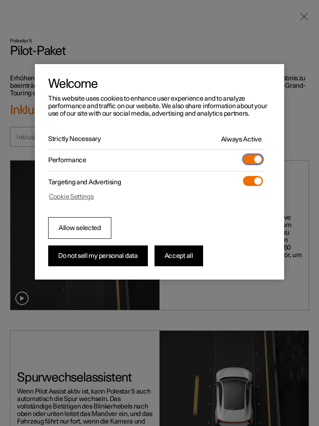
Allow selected (80, 228)
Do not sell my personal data (98, 256)
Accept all (178, 256)
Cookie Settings (71, 196)
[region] (159, 172)
